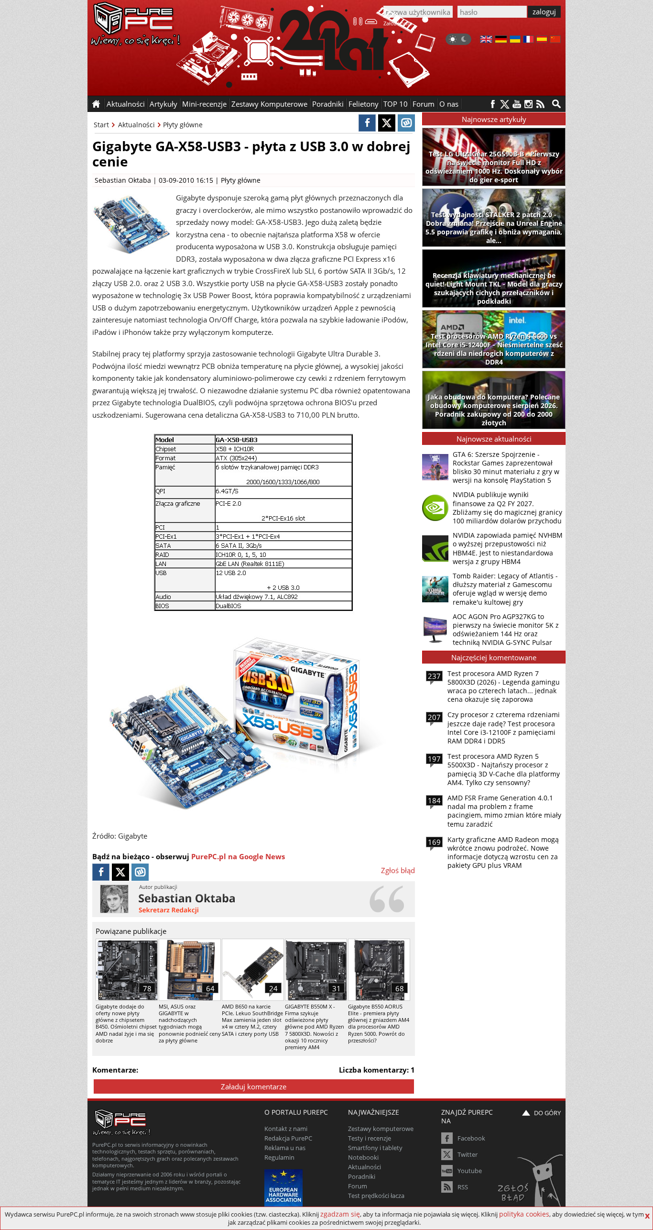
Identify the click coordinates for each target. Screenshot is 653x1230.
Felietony (363, 104)
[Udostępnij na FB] (367, 123)
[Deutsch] (501, 40)
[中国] (555, 40)
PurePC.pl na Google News (238, 856)
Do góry (547, 1112)
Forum (424, 104)
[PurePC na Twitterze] (505, 104)
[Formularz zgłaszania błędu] (531, 1184)
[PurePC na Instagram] (528, 104)
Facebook (471, 1138)
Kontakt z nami (285, 1128)
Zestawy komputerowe (381, 1128)
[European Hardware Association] (284, 1187)
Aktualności (136, 124)
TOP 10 (395, 104)
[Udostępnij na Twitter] (386, 123)
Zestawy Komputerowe (269, 104)
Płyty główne (183, 124)
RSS (462, 1187)
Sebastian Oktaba (123, 180)
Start (101, 124)
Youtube (469, 1170)
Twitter (467, 1154)
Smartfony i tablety (375, 1147)
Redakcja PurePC (288, 1138)
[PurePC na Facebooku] (493, 104)
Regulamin (279, 1157)
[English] (486, 40)
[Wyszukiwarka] (556, 104)
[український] (515, 40)
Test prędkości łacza (376, 1195)
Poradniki (328, 104)
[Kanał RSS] (540, 104)
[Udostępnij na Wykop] (406, 123)
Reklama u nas (284, 1147)
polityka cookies (524, 1214)
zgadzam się (340, 1214)
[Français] (528, 40)
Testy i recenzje (369, 1138)
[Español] (541, 40)
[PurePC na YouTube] (516, 104)
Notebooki (363, 1157)
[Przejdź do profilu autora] (253, 899)
